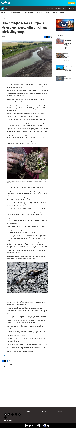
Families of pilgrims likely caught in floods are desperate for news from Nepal (68, 57)
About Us (28, 411)
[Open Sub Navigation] (7, 12)
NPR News (66, 53)
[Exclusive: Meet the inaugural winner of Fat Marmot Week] (60, 78)
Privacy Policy (44, 413)
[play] (3, 8)
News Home (4, 12)
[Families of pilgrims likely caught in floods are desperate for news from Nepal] (60, 55)
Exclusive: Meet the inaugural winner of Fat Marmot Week (68, 80)
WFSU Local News (67, 38)
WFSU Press (47, 12)
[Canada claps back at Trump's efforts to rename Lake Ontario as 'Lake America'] (60, 67)
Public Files (60, 411)
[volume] (6, 8)
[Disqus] (38, 391)
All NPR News (5, 18)
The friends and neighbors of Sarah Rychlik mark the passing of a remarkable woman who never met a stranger (68, 44)
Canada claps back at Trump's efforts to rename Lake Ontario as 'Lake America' (68, 69)
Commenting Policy (61, 413)
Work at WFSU (29, 413)
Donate (72, 3)
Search (62, 12)
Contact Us (44, 411)
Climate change (10, 104)
